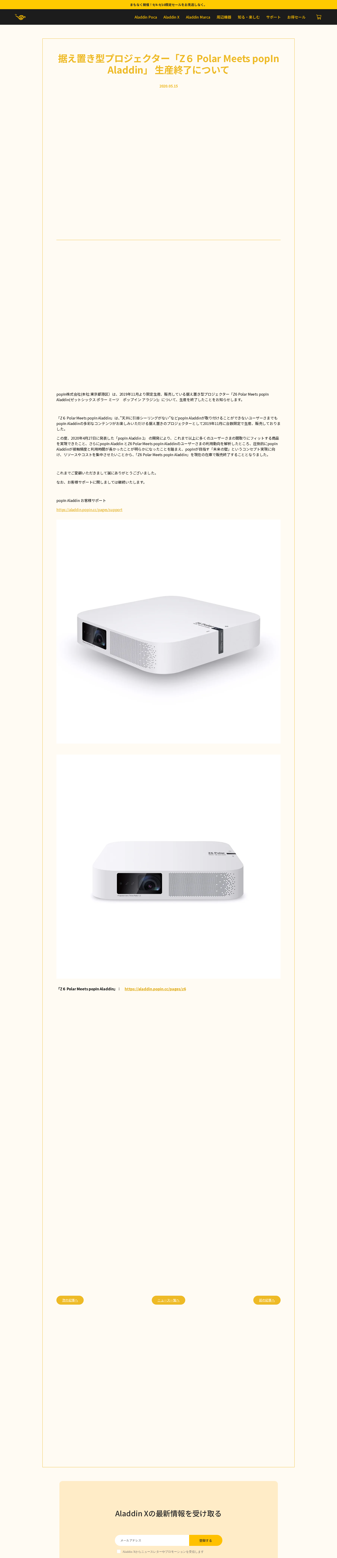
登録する (205, 1540)
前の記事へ (267, 1300)
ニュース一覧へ (168, 1300)
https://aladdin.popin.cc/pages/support (89, 509)
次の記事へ (70, 1300)
